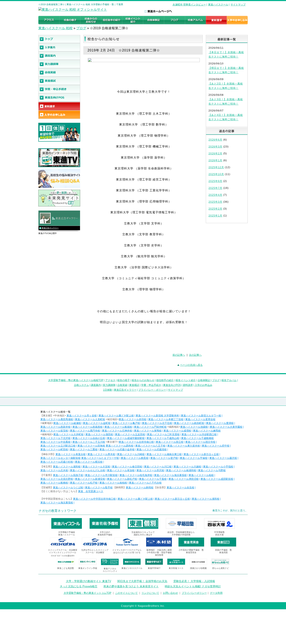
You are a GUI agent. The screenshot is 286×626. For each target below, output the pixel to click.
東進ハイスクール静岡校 (139, 487)
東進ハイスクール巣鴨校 (148, 430)
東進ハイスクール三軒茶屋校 (163, 434)
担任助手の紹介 (165, 380)
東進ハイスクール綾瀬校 (67, 423)
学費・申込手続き (151, 385)
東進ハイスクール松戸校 (84, 482)
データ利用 (216, 592)
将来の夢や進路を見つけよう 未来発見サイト (131, 586)
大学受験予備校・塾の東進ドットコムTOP (87, 592)
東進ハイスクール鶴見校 (134, 458)
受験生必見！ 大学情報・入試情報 (194, 581)
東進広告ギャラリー (50, 228)
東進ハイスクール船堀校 (118, 426)
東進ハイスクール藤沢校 (223, 458)
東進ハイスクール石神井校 (117, 430)
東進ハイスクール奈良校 (180, 487)
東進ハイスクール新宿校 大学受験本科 (157, 415)
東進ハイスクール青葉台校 (70, 454)
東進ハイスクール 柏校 (55, 28)
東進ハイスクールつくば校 (68, 487)
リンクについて (150, 592)
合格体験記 (204, 380)
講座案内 (96, 385)
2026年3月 (215, 146)
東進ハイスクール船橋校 (54, 482)
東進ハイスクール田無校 (91, 445)
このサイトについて (126, 592)
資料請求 (188, 385)
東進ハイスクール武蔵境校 (152, 449)
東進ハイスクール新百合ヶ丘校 (201, 454)
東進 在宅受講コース (90, 491)
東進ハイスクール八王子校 (150, 445)
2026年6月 (215, 139)
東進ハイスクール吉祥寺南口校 (136, 441)
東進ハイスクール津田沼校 (184, 479)
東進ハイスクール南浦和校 (181, 470)
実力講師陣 (109, 385)
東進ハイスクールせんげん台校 (87, 470)
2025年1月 (215, 215)
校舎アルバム (229, 380)
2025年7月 (215, 188)
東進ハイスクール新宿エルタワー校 (201, 415)
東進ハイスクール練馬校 (207, 430)
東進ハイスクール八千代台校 (145, 482)
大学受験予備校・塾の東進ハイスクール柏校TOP (75, 380)
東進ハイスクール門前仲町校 (150, 426)
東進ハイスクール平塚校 (193, 458)
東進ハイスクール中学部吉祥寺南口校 (94, 498)
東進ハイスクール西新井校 (55, 426)
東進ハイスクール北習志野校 (56, 479)
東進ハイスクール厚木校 (101, 454)
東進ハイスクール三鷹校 (84, 449)
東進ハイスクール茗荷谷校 (200, 419)
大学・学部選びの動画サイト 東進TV (88, 581)
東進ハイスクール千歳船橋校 (197, 438)
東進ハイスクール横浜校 (89, 461)
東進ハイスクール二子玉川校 (88, 441)
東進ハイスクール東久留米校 (183, 445)
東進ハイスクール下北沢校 (55, 438)
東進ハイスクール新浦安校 (90, 479)
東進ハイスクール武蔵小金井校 (117, 449)
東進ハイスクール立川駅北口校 (58, 445)
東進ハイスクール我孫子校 (68, 475)
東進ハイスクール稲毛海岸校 (136, 475)
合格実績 (122, 385)
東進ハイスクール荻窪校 (54, 430)
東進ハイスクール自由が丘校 (88, 438)
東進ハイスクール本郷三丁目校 (165, 419)
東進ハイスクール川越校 (187, 466)
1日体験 (107, 389)
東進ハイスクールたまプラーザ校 (100, 458)
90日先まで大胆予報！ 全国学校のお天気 (142, 581)
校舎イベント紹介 (186, 380)
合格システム (81, 385)
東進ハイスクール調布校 (119, 445)
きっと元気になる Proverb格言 (78, 586)
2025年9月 (215, 181)
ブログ (81, 28)
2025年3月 (215, 201)
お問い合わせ (170, 592)
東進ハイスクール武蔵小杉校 (56, 461)
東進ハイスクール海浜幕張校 (170, 475)
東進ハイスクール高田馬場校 (56, 419)
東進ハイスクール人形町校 (90, 419)
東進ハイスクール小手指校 (218, 466)
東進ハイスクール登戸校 (164, 458)
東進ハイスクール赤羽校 (132, 419)
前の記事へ (179, 354)
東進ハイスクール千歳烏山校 (163, 438)
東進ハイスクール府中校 (215, 445)
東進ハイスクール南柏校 (113, 482)
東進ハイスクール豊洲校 (220, 423)
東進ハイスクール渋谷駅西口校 (199, 434)
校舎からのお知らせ (143, 380)
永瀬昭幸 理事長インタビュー (189, 4)
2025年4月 (215, 194)
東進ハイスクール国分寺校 (200, 441)
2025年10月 (216, 174)
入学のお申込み (203, 385)
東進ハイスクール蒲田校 (99, 434)
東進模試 (134, 385)
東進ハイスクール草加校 (121, 470)
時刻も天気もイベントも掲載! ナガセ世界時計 (193, 586)
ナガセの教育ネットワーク (57, 510)
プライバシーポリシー (194, 592)
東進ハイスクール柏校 (201, 475)
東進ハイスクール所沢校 (150, 470)
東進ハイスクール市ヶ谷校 (82, 415)
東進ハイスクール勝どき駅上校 (116, 415)
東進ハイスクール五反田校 (130, 434)
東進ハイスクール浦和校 (67, 466)
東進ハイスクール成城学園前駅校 (126, 438)
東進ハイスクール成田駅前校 (217, 479)
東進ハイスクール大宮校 (96, 466)
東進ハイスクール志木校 (54, 470)
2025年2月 (215, 208)
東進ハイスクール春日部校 (127, 466)
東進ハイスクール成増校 (177, 430)
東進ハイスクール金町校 (97, 423)
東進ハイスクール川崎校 (131, 454)
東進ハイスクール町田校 (54, 449)
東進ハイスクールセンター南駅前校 (60, 458)
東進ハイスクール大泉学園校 (226, 426)
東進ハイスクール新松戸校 (122, 479)
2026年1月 (215, 160)
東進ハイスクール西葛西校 (87, 426)
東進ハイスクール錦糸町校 (189, 423)
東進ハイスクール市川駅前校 (101, 475)
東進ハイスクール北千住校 (157, 423)
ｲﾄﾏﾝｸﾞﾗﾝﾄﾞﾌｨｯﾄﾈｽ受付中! (63, 556)
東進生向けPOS (172, 385)
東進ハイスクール (218, 4)
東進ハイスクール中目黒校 (55, 441)
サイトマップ (238, 4)
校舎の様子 (123, 380)
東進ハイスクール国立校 (169, 441)
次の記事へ (195, 354)
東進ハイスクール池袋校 (194, 426)
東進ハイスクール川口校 (158, 466)
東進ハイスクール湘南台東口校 (164, 454)
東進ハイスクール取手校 (99, 487)
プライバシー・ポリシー (152, 389)
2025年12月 (216, 167)
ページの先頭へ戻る (191, 365)
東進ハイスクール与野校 (212, 470)
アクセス (110, 380)
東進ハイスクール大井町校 (68, 434)
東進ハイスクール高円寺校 (85, 430)
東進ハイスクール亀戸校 (126, 423)
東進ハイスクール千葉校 (153, 479)
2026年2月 (215, 153)
